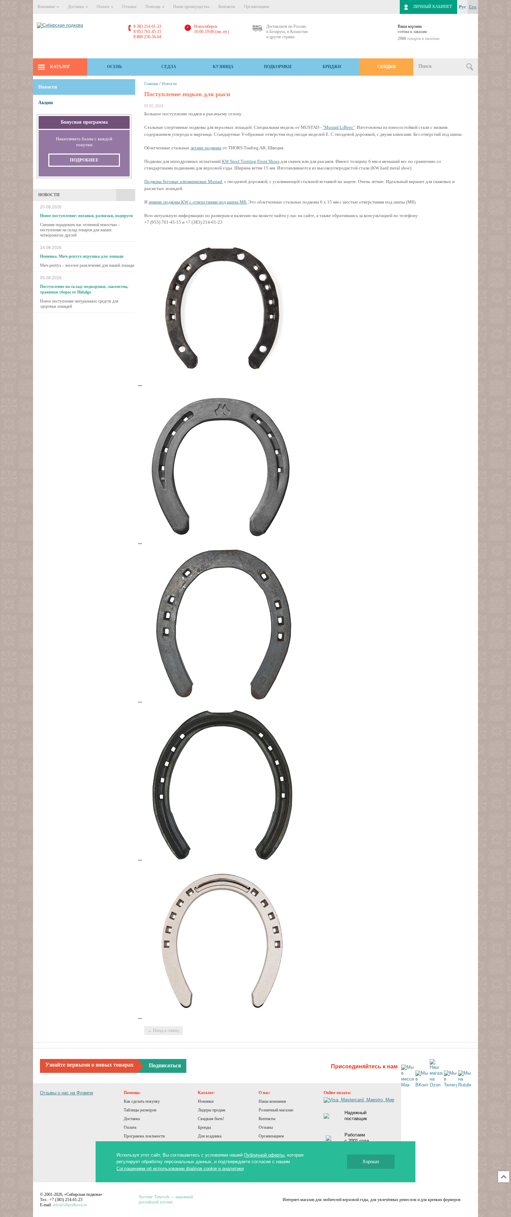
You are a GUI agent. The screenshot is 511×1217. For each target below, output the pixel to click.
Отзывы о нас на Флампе (66, 1092)
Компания (47, 6)
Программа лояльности (144, 1136)
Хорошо (371, 1161)
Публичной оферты (264, 1155)
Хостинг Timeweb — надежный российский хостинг (166, 1199)
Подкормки (277, 66)
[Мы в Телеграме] (450, 1079)
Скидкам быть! (211, 1118)
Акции (45, 102)
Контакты (226, 6)
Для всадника (209, 1136)
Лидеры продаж (211, 1110)
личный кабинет (432, 6)
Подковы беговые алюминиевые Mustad (183, 181)
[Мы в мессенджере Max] (407, 1076)
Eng (473, 6)
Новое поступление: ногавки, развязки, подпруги (86, 215)
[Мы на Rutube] (464, 1079)
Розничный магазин (276, 1110)
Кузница (223, 66)
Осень (114, 66)
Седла (168, 66)
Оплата (103, 6)
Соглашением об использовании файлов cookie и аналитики (180, 1168)
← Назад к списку (163, 1030)
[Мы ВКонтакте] (421, 1079)
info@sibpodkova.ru (70, 1204)
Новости (169, 83)
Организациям (256, 6)
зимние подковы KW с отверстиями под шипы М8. (197, 202)
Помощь (153, 6)
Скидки (386, 66)
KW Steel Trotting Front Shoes (250, 161)
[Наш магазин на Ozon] (436, 1073)
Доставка (76, 6)
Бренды (204, 1127)
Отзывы (129, 6)
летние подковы (205, 147)
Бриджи (332, 66)
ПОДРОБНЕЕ (84, 160)
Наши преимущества (191, 6)
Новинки (205, 1101)
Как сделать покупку (142, 1101)
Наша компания (272, 1101)
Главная (151, 83)
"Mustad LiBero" (339, 127)
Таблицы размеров (140, 1110)
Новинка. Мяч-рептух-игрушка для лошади (81, 256)
